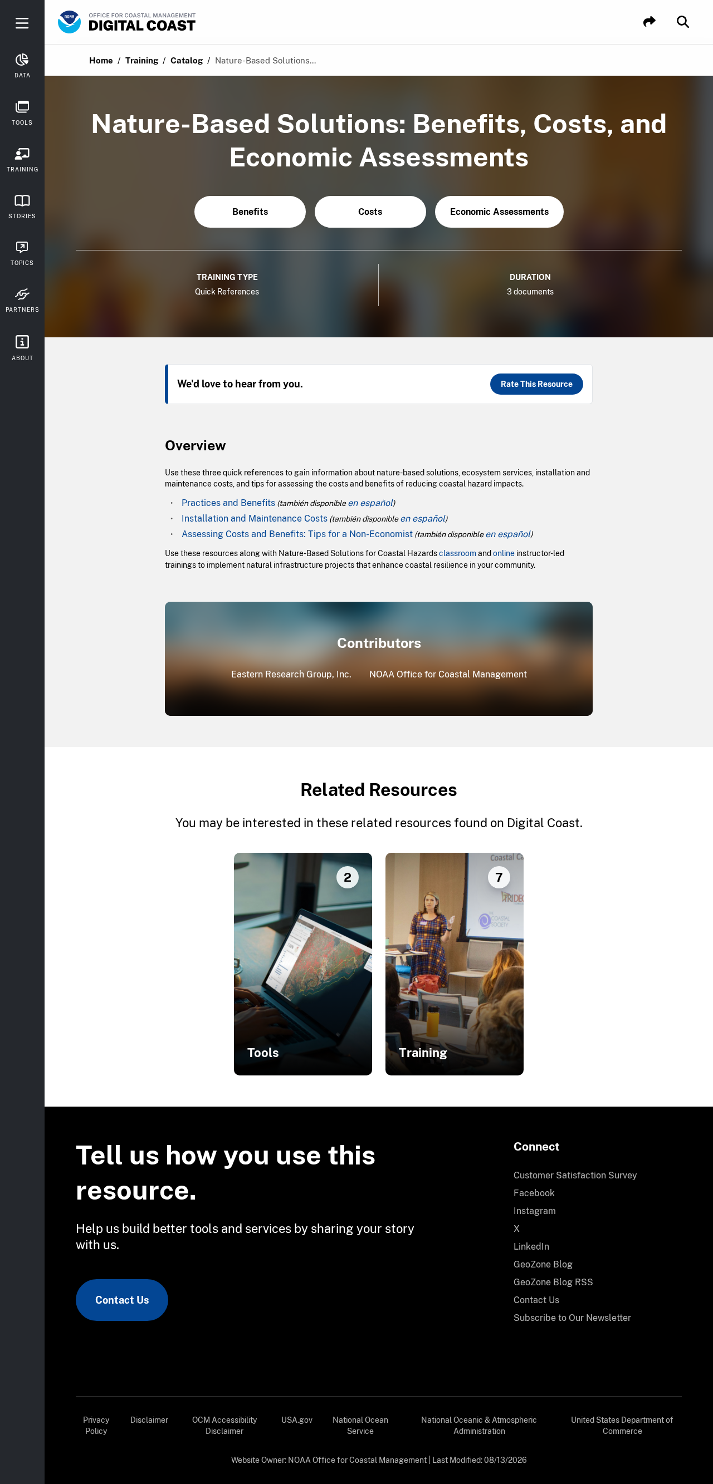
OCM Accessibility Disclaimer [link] (224, 1426)
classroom (457, 553)
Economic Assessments (499, 212)
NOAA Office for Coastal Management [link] (357, 1460)
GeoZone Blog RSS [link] (553, 1282)
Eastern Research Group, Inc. (291, 674)
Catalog (186, 60)
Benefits (250, 212)
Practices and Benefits (228, 503)
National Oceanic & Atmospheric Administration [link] (479, 1426)
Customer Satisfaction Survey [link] (575, 1175)
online (504, 553)
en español (370, 503)
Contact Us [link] (122, 1300)
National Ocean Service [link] (360, 1426)
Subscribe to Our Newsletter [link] (572, 1318)
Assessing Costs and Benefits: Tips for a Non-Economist (297, 534)
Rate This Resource (537, 384)
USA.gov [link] (296, 1420)
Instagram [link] (535, 1211)
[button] (649, 22)
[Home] (158, 22)
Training (141, 60)
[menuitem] (591, 1175)
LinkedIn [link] (531, 1246)
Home (101, 60)
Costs (370, 212)
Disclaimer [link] (149, 1420)
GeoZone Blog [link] (543, 1264)
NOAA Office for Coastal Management (448, 674)
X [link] (517, 1228)
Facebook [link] (534, 1193)
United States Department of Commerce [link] (622, 1426)
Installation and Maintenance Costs (255, 518)
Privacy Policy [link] (96, 1426)
